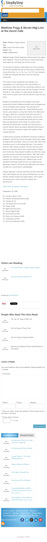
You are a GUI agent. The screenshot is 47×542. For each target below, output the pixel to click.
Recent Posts (26, 435)
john (10, 295)
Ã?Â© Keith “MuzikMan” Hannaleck (15, 186)
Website (33, 402)
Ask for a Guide (8, 511)
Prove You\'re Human (10, 417)
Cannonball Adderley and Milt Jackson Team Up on (22, 490)
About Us (33, 511)
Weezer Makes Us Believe (20, 464)
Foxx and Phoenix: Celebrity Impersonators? (25, 267)
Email (20, 402)
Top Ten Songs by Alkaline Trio (21, 277)
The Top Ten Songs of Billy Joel (21, 319)
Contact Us (7, 513)
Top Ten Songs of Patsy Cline (21, 328)
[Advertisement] (24, 36)
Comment (6, 374)
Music (16, 295)
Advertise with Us (22, 511)
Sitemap (15, 513)
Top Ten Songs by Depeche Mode (22, 337)
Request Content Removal (28, 515)
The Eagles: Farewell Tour (20, 472)
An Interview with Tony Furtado (22, 448)
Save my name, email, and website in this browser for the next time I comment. (22, 412)
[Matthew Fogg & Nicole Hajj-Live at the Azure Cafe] (36, 48)
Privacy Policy (37, 513)
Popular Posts (10, 435)
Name (5, 402)
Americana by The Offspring (21, 480)
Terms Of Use (25, 513)
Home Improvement (10, 515)
